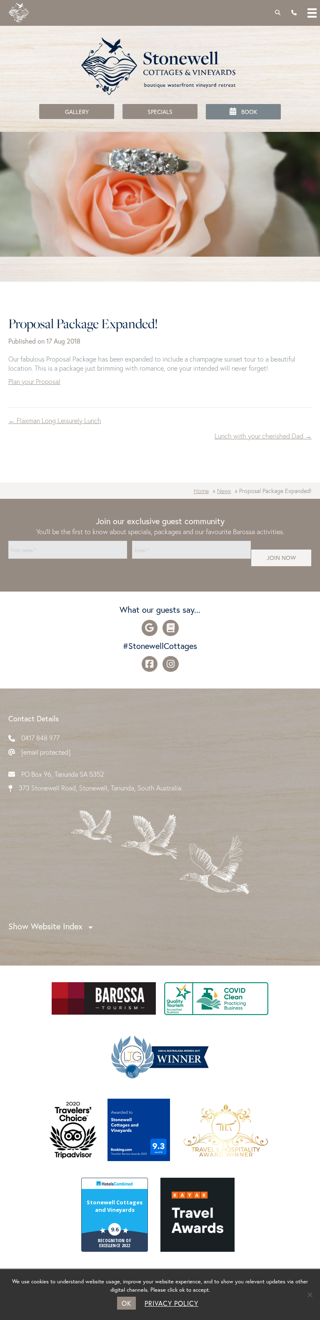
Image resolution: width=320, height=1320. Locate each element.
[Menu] (312, 12)
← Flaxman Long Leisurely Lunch (54, 420)
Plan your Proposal (34, 381)
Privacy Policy (171, 1303)
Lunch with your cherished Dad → (263, 435)
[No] (309, 1294)
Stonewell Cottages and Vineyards (114, 1206)
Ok (126, 1303)
